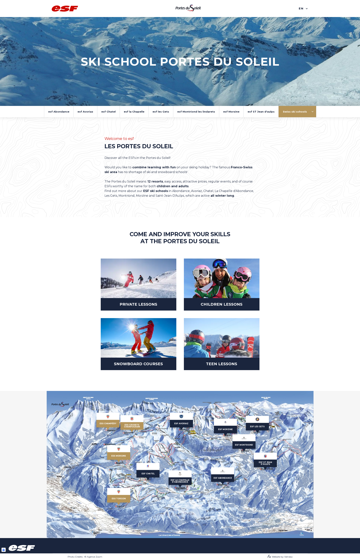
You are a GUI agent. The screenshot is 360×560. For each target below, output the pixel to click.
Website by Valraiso (282, 556)
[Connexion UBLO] (4, 550)
